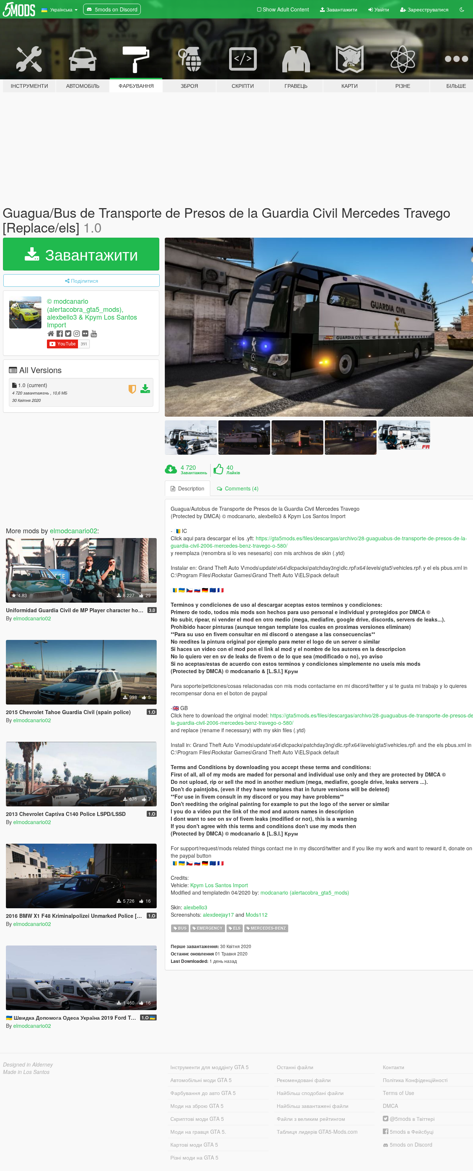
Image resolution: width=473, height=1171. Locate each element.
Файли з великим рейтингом (311, 1118)
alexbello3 (195, 907)
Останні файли (295, 1067)
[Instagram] (76, 333)
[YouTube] (93, 333)
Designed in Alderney (28, 1064)
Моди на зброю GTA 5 (197, 1105)
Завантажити (341, 9)
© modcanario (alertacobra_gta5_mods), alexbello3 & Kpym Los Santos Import (92, 313)
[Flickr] (85, 333)
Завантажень (194, 473)
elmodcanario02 (73, 530)
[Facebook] (59, 333)
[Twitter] (68, 333)
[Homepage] (51, 333)
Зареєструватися (427, 9)
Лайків (233, 473)
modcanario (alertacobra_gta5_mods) (305, 892)
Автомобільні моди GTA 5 (201, 1080)
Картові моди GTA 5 (194, 1144)
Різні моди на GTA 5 (194, 1157)
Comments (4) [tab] (240, 488)
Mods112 (257, 914)
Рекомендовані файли (304, 1080)
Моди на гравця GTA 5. (198, 1131)
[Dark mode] (462, 9)
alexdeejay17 (218, 914)
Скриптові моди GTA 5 (197, 1118)
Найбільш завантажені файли (312, 1105)
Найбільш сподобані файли (310, 1092)
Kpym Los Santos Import (219, 885)
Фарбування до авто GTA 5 (203, 1092)
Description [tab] (189, 488)
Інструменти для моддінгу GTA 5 (209, 1067)
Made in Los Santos (26, 1071)
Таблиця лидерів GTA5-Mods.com (317, 1131)
